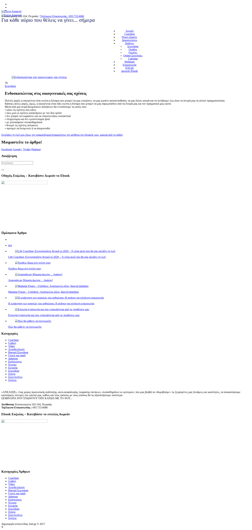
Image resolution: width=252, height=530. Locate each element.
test (10, 245)
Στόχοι (11, 373)
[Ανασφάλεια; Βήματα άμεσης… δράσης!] (38, 274)
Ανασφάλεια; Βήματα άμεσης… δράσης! (30, 280)
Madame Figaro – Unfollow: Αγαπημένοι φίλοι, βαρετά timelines (43, 291)
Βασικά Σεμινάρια (18, 352)
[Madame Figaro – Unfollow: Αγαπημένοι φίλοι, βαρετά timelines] (51, 286)
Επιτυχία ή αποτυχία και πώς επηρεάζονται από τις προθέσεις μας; (44, 315)
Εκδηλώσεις (15, 361)
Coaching (13, 340)
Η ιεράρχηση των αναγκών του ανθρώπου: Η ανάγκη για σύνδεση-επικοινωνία (51, 303)
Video (11, 346)
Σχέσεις (12, 380)
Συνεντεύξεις (15, 377)
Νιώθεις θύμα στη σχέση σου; (24, 268)
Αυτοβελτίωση (16, 349)
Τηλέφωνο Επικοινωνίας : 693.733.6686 (62, 16)
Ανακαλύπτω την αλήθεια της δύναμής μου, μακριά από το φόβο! (87, 134)
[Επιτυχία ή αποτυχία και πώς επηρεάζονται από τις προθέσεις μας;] (52, 309)
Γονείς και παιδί (17, 355)
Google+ (17, 149)
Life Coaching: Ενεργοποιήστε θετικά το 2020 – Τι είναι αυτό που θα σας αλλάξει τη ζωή (57, 256)
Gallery (12, 343)
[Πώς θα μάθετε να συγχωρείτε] (33, 321)
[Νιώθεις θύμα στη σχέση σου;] (33, 262)
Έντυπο (12, 364)
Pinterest (36, 149)
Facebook (6, 149)
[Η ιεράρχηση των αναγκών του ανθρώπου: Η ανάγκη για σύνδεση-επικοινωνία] (59, 297)
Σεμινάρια (10, 86)
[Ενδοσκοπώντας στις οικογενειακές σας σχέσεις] (39, 77)
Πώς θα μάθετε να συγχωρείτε (25, 326)
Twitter (27, 149)
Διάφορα (13, 358)
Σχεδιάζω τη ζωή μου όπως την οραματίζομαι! (26, 134)
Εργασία (12, 367)
